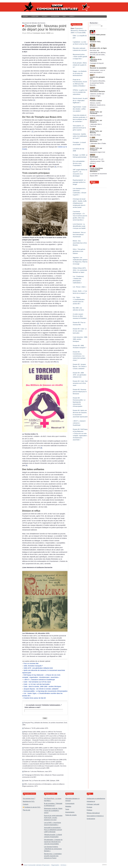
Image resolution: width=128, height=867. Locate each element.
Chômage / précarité (93, 804)
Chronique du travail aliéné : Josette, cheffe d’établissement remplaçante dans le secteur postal (80, 203)
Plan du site (26, 810)
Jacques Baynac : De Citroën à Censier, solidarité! (41, 689)
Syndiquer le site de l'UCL (32, 807)
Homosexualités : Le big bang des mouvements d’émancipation (45, 691)
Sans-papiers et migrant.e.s (95, 816)
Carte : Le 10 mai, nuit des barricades (37, 684)
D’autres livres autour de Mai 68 (35, 698)
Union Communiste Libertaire (33, 865)
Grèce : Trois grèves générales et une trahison (79, 251)
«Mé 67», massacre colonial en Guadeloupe (39, 679)
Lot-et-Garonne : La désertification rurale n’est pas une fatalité (79, 226)
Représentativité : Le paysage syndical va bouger (79, 182)
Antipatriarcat (91, 801)
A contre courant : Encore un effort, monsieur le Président (79, 316)
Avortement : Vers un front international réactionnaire (79, 234)
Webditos (68, 806)
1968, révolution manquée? (33, 666)
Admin (105, 864)
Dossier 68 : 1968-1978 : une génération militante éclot (79, 375)
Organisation (55, 16)
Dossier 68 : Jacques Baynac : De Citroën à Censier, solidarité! (79, 366)
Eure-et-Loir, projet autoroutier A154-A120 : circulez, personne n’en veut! (53, 817)
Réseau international (93, 813)
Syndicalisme (91, 818)
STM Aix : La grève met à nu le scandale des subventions (80, 92)
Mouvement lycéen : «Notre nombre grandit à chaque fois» (80, 56)
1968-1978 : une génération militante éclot (38, 668)
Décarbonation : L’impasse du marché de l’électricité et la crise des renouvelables (53, 842)
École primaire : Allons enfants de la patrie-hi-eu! (80, 65)
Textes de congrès (71, 815)
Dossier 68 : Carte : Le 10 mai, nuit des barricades (80, 331)
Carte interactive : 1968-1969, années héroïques (80, 339)
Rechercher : (94, 23)
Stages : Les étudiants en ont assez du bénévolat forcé (79, 73)
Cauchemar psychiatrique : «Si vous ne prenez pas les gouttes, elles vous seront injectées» (80, 216)
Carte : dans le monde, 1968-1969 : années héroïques (42, 686)
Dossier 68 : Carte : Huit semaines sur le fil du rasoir (80, 383)
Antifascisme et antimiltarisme (96, 798)
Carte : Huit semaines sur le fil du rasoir (37, 682)
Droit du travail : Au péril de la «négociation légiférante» (80, 100)
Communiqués (69, 803)
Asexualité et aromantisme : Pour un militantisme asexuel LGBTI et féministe (53, 830)
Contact (71, 16)
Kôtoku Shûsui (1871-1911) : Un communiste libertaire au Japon (80, 270)
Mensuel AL (74, 30)
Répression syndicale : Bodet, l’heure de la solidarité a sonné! (53, 810)
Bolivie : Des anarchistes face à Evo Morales (80, 243)
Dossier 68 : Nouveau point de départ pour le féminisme (80, 391)
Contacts (25, 804)
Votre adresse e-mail (32, 707)
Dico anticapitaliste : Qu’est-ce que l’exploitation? (79, 163)
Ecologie (89, 807)
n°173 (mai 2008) (80, 32)
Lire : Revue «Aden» (79, 287)
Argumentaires (69, 812)
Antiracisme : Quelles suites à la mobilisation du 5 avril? (80, 136)
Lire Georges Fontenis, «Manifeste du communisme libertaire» (53, 849)
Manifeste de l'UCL (29, 801)
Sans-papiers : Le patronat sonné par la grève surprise (79, 128)
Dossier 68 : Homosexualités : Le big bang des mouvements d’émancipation (79, 402)
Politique (89, 810)
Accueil (25, 16)
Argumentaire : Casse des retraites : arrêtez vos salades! (79, 109)
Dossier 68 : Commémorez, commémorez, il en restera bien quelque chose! (79, 356)
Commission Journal (39, 33)
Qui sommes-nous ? (29, 798)
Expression (34, 16)
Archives (44, 16)
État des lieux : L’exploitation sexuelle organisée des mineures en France (53, 856)
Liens (64, 16)
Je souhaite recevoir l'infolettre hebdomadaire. (44, 705)
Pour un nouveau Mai (31, 663)
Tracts (67, 809)
